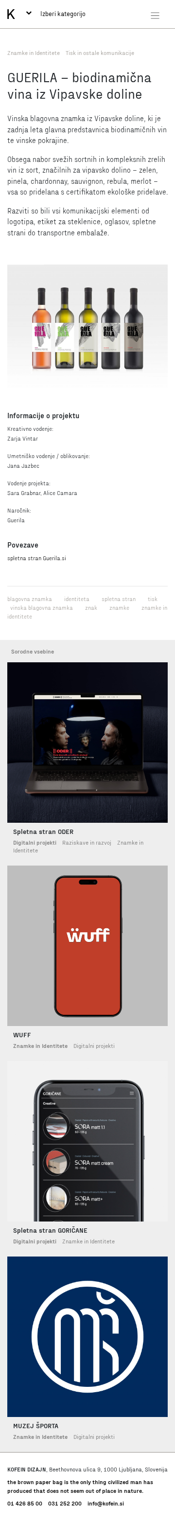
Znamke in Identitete (33, 52)
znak (91, 607)
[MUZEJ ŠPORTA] (87, 1337)
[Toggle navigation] (155, 15)
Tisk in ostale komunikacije (100, 52)
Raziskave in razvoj (86, 842)
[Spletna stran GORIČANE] (87, 1141)
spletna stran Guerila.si (36, 557)
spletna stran (119, 598)
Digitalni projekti (34, 842)
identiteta (76, 598)
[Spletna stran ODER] (87, 742)
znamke (119, 607)
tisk (153, 598)
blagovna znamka (29, 598)
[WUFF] (87, 946)
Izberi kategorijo (62, 14)
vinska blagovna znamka (41, 607)
